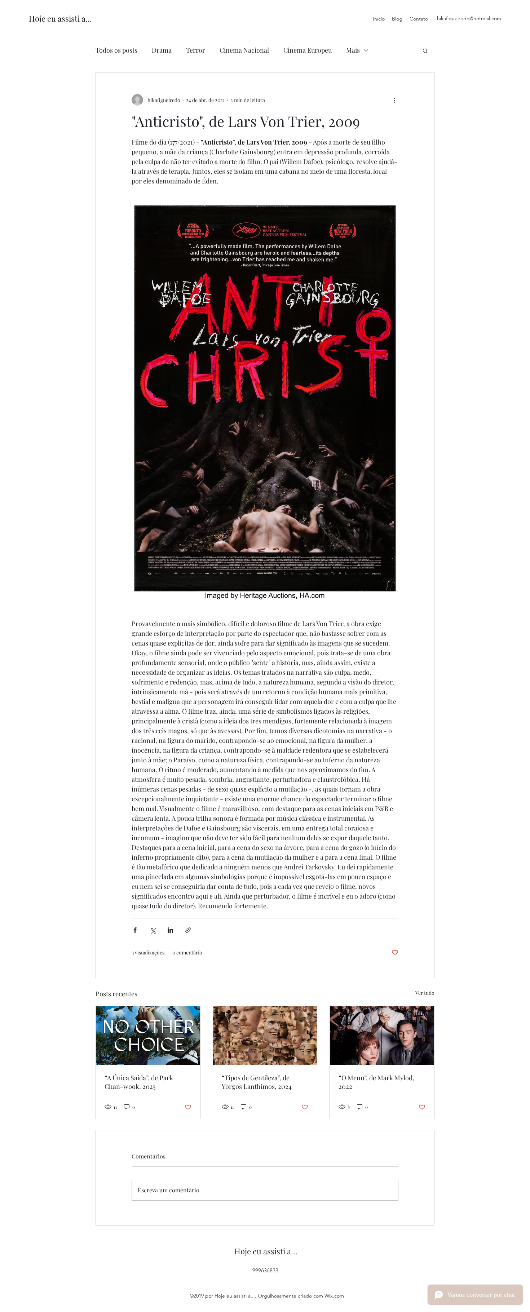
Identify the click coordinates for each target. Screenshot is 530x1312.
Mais (353, 50)
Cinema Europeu (307, 50)
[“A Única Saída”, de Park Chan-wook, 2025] (148, 1035)
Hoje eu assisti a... (60, 18)
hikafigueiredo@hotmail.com (469, 18)
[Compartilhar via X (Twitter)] (152, 930)
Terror (195, 50)
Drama (162, 50)
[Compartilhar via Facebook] (135, 930)
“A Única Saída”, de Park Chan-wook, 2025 (139, 1082)
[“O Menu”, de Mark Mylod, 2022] (382, 1035)
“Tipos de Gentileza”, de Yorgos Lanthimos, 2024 (257, 1082)
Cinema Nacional (244, 50)
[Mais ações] (394, 100)
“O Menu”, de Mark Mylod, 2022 (376, 1082)
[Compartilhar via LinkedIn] (170, 930)
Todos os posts (116, 50)
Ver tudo (424, 992)
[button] (425, 50)
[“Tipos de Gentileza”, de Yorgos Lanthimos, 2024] (265, 1035)
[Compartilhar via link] (188, 930)
